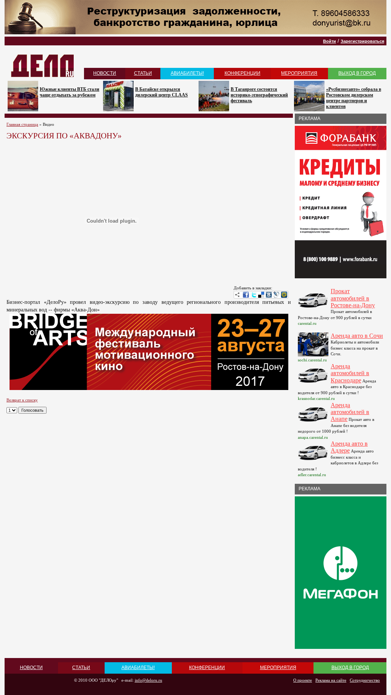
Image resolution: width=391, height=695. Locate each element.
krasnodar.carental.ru (316, 398)
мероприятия (299, 73)
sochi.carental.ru (312, 360)
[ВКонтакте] (269, 295)
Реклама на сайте (330, 680)
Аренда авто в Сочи (357, 335)
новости (104, 73)
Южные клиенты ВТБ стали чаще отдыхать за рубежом (69, 92)
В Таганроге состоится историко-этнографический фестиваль (259, 95)
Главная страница (22, 124)
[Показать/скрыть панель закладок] (237, 295)
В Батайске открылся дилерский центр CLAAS (161, 92)
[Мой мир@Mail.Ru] (284, 295)
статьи (143, 73)
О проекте (302, 680)
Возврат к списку (22, 400)
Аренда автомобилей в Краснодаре (350, 373)
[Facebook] (246, 295)
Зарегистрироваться (362, 41)
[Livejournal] (276, 295)
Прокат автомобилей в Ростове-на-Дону (353, 298)
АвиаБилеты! (187, 73)
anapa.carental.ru (313, 437)
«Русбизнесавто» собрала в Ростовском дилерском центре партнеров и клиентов (353, 98)
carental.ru (307, 323)
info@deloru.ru (148, 680)
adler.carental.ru (312, 474)
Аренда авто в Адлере (349, 447)
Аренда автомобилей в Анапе (350, 412)
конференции (242, 73)
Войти (329, 41)
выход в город (357, 73)
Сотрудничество (365, 680)
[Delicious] (261, 295)
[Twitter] (253, 295)
